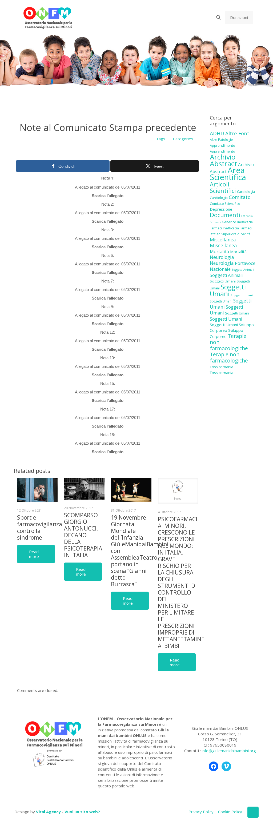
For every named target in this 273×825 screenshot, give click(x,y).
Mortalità (219, 251)
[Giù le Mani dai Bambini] (47, 17)
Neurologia (222, 257)
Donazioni (239, 17)
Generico (229, 222)
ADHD (217, 133)
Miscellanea (223, 239)
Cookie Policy (230, 811)
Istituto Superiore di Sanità (230, 234)
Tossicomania (221, 366)
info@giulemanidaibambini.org (229, 750)
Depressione (221, 209)
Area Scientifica (228, 173)
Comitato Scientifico (225, 203)
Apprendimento (222, 145)
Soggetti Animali (243, 270)
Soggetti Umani (223, 281)
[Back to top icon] (253, 812)
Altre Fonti (238, 133)
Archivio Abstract (223, 160)
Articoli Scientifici (223, 187)
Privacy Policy (201, 811)
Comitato (240, 197)
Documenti (225, 215)
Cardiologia (246, 191)
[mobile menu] (199, 17)
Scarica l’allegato (107, 195)
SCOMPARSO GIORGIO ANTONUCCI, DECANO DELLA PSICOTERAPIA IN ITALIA (83, 535)
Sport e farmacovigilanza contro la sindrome (39, 527)
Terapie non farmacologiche (229, 357)
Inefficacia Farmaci (237, 228)
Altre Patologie (221, 139)
